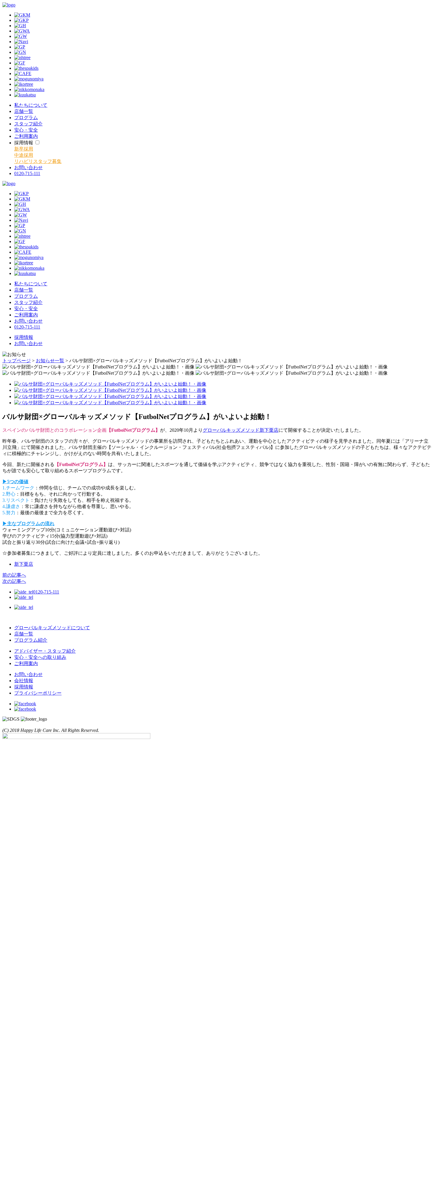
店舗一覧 (23, 633)
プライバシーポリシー (38, 693)
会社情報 (23, 680)
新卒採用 (23, 148)
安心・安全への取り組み (40, 657)
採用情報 (23, 337)
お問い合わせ (28, 343)
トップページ (16, 360)
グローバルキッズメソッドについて (52, 627)
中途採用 (23, 155)
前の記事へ (14, 575)
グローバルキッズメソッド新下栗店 (240, 430)
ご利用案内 (26, 663)
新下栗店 (23, 564)
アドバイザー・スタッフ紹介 (45, 651)
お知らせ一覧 (50, 360)
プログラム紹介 (30, 640)
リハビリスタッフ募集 (38, 161)
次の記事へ (14, 581)
